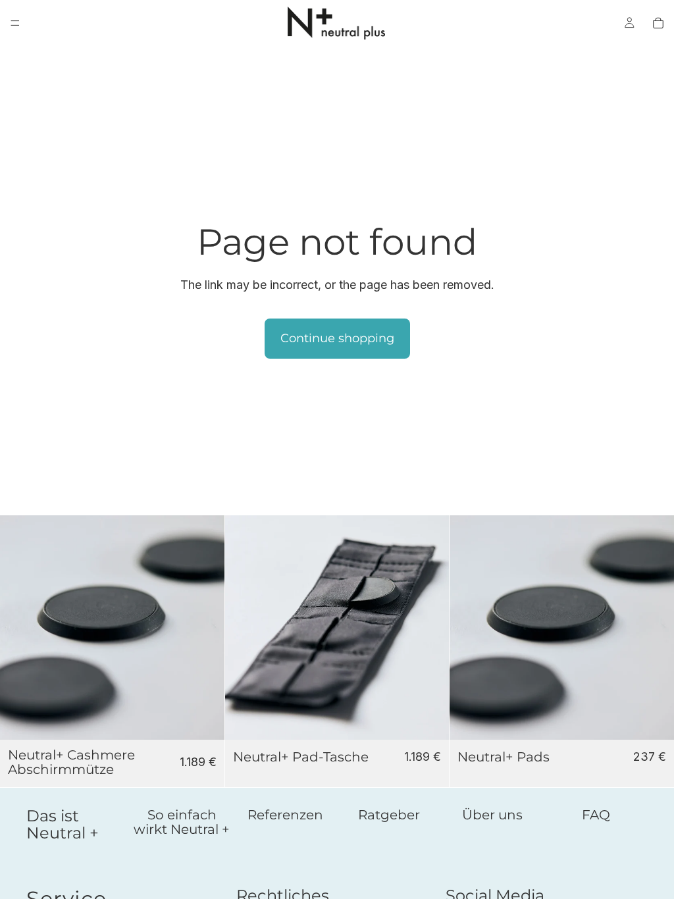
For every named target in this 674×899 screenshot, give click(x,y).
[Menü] (15, 23)
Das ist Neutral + (62, 824)
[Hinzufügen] (204, 719)
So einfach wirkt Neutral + (182, 822)
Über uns (492, 815)
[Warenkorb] (658, 23)
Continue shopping (337, 338)
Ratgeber (389, 815)
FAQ (596, 815)
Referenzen (285, 815)
